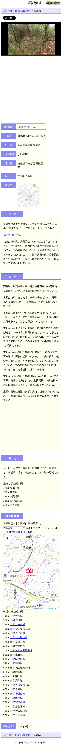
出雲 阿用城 (16, 698)
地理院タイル (42, 608)
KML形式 (15, 532)
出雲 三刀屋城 (17, 715)
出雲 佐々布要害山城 (21, 650)
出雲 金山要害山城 (20, 629)
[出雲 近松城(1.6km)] (28, 602)
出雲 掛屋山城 (17, 693)
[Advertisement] (31, 89)
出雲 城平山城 (17, 659)
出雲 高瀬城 (16, 663)
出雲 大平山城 (17, 633)
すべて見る (30, 127)
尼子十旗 (8, 234)
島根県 (26, 10)
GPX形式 (27, 532)
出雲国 (18, 10)
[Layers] (53, 539)
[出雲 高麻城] (31, 570)
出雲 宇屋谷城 (17, 702)
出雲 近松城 (16, 616)
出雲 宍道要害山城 (20, 685)
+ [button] (7, 538)
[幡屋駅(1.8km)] (55, 595)
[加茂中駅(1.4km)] (5, 575)
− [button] (7, 543)
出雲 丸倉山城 (17, 624)
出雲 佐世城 (16, 620)
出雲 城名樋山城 (18, 637)
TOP (4, 10)
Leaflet (33, 608)
